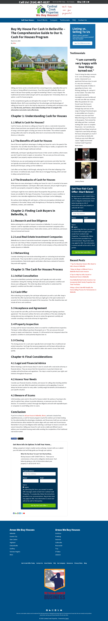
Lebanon (58, 555)
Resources (70, 563)
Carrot (67, 618)
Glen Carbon (13, 539)
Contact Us (82, 20)
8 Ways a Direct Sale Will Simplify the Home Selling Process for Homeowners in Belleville (83, 289)
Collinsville (58, 543)
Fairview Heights (15, 552)
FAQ (74, 20)
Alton (11, 555)
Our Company (70, 2)
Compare (53, 20)
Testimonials (65, 20)
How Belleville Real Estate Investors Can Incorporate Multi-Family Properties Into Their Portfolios (83, 282)
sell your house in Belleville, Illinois (35, 416)
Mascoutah (58, 546)
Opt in (25, 485)
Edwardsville (14, 546)
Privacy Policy (78, 563)
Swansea (58, 539)
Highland (12, 543)
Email (42, 478)
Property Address (29, 471)
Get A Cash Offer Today (59, 2)
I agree (26, 487)
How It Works (42, 20)
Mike (14, 43)
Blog (85, 563)
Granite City (13, 536)
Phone (25, 478)
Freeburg (58, 536)
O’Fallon (57, 552)
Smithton (58, 533)
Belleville (12, 533)
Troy (56, 549)
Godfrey (12, 549)
